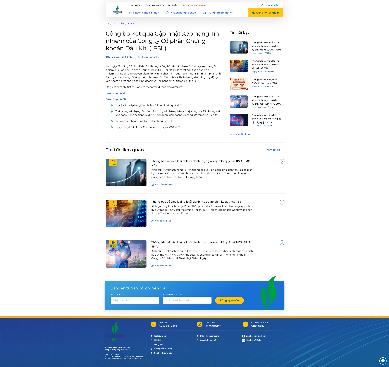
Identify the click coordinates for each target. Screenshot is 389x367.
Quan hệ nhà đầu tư (155, 5)
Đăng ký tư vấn (229, 300)
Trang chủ (110, 23)
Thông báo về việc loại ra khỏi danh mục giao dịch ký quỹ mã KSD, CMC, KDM (266, 46)
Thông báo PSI (127, 23)
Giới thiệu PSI (136, 5)
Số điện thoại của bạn (173, 294)
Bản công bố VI (115, 93)
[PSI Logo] (117, 10)
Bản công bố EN (116, 99)
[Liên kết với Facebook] (383, 361)
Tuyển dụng (173, 5)
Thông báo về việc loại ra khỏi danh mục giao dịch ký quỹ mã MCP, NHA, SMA (266, 100)
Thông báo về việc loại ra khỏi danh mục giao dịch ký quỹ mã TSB (265, 65)
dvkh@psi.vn (213, 325)
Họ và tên (115, 294)
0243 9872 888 (168, 325)
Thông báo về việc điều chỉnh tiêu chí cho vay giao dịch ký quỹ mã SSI (266, 119)
